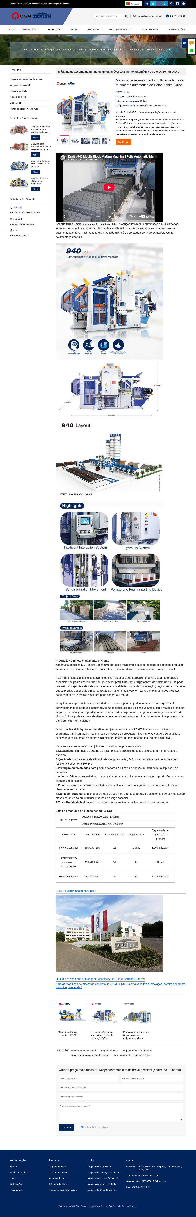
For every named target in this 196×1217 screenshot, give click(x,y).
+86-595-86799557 (19, 235)
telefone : (130, 1181)
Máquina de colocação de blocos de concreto (109, 1172)
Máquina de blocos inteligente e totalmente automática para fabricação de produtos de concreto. (40, 181)
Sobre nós (29, 29)
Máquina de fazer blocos (99, 1166)
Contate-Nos (150, 29)
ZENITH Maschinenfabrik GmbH (75, 890)
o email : (130, 1175)
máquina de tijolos (109, 1050)
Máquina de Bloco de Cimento (102, 1190)
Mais (35, 137)
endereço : (131, 1166)
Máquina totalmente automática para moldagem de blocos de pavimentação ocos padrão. (41, 129)
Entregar (14, 1166)
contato (130, 1160)
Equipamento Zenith (58, 1172)
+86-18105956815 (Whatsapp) (25, 212)
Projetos (93, 29)
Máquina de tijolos (57, 1166)
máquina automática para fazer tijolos (131, 1055)
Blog (74, 29)
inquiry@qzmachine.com (150, 16)
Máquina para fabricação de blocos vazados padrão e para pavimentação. (41, 147)
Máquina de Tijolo (56, 49)
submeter (66, 1127)
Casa (12, 29)
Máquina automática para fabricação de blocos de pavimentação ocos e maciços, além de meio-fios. (40, 164)
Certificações (176, 29)
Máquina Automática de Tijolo (101, 1184)
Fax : (128, 1187)
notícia (13, 1178)
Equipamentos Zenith (20, 85)
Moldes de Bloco (18, 97)
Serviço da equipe (18, 1172)
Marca (119, 92)
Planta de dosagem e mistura (24, 109)
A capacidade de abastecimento (132, 105)
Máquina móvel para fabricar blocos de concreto (110, 1178)
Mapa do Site (16, 1190)
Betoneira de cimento (59, 1184)
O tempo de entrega (126, 101)
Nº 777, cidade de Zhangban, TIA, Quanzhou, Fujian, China (159, 1168)
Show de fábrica (119, 29)
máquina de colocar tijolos (83, 1050)
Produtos (54, 29)
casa (27, 49)
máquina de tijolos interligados (137, 1050)
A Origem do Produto (126, 96)
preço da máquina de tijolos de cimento (90, 1055)
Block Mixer (15, 103)
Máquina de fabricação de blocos (26, 79)
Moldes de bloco (56, 1178)
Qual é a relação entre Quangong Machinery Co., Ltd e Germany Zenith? (100, 978)
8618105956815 (178, 16)
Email (123, 142)
